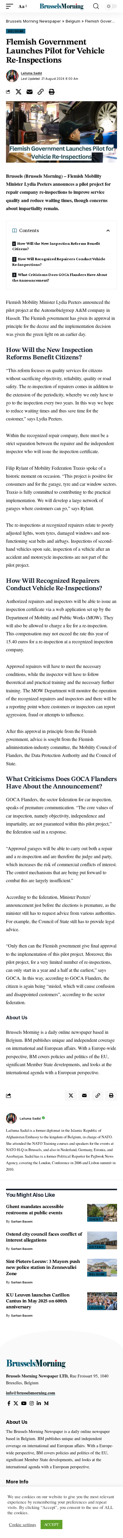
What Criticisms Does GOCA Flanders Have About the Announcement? (59, 277)
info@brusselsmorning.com (30, 1393)
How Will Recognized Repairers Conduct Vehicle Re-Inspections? (58, 261)
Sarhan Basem (22, 1221)
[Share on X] (18, 92)
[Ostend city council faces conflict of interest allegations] (102, 1240)
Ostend (96, 1247)
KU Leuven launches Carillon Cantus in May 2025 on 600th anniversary (37, 1301)
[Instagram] (31, 1403)
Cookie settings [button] (22, 1524)
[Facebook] (9, 1403)
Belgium (73, 21)
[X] (16, 1403)
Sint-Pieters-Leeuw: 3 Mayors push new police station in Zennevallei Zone (43, 1267)
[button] (11, 6)
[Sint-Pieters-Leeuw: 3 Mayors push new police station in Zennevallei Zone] (102, 1268)
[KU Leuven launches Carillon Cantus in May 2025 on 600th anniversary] (102, 1301)
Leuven (96, 1308)
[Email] (29, 92)
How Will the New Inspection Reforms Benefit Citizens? (56, 246)
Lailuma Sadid (31, 73)
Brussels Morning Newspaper (33, 21)
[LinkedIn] (38, 1403)
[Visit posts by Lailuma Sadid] (12, 76)
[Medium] (46, 1403)
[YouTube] (24, 1403)
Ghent (95, 1219)
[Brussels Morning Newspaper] (61, 6)
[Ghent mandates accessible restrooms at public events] (102, 1213)
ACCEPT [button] (51, 1524)
